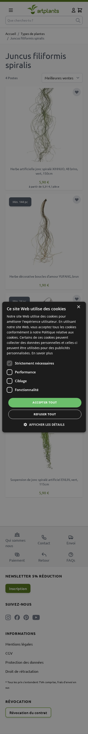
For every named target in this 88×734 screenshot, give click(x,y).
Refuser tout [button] (45, 414)
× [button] (78, 307)
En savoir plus (42, 353)
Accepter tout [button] (44, 402)
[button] (44, 424)
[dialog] (44, 367)
